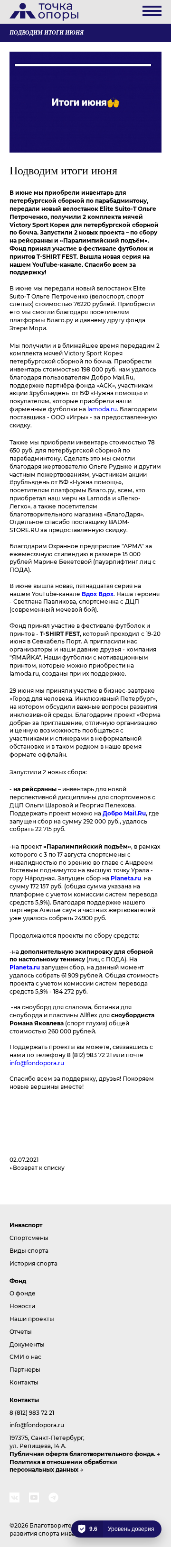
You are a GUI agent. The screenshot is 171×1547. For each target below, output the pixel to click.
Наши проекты (32, 1318)
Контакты (24, 1382)
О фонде (23, 1293)
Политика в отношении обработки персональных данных (63, 1466)
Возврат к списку (39, 1167)
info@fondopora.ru (37, 1063)
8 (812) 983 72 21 (32, 1412)
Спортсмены (29, 1237)
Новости (22, 1306)
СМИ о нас (25, 1356)
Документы (27, 1344)
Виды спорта (29, 1250)
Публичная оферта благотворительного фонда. (82, 1453)
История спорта (33, 1263)
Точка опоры (44, 12)
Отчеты (21, 1331)
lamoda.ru (102, 409)
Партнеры (25, 1369)
